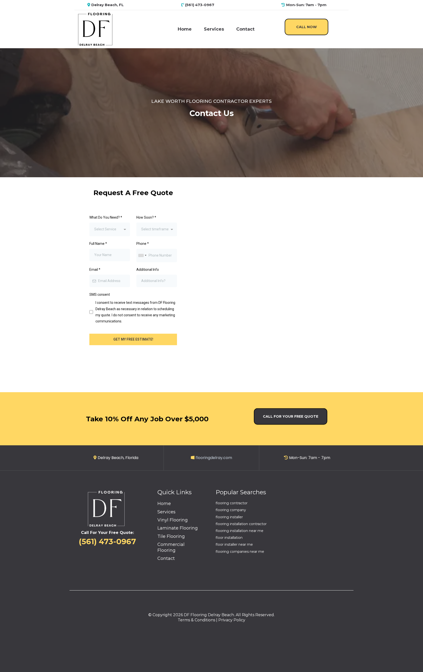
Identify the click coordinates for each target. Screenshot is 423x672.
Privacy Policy (231, 620)
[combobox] (109, 229)
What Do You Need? (105, 217)
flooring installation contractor (241, 524)
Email (94, 269)
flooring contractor (231, 503)
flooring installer (229, 517)
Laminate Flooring (177, 528)
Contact (245, 29)
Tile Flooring (171, 536)
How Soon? (146, 217)
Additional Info (147, 269)
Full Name (98, 244)
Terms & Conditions (196, 620)
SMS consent (99, 294)
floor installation (229, 537)
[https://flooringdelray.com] (95, 29)
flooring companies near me (240, 551)
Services (214, 29)
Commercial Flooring (171, 547)
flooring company (231, 510)
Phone (142, 244)
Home (185, 29)
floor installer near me (234, 544)
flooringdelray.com (214, 457)
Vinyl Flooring (172, 520)
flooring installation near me (239, 531)
